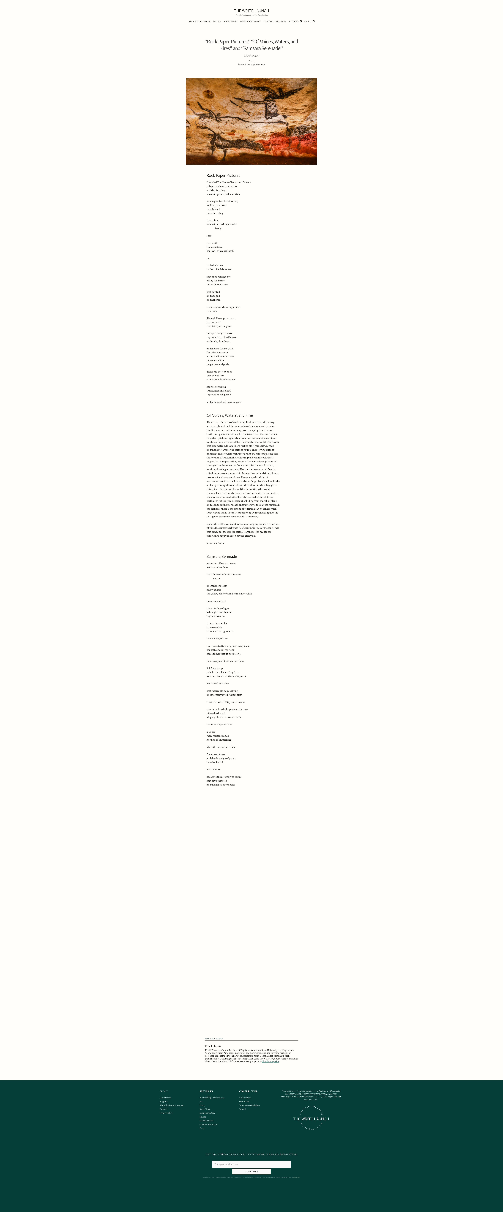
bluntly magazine (270, 1061)
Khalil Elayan (213, 1046)
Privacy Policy (296, 1177)
